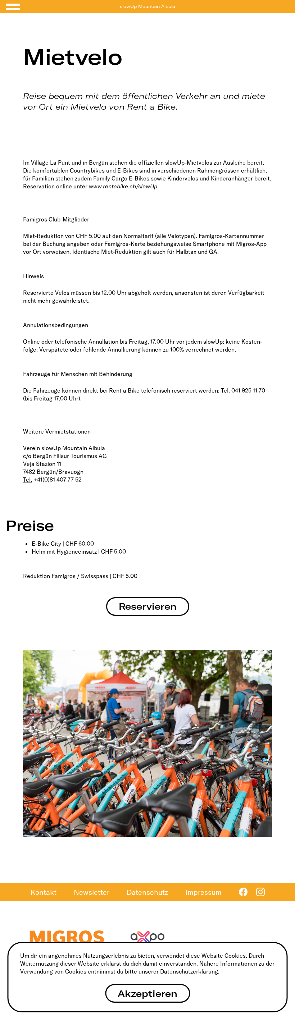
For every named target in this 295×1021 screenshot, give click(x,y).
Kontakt (43, 892)
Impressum (203, 892)
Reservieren (148, 606)
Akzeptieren (147, 993)
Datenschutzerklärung (189, 971)
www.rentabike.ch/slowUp (123, 186)
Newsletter (91, 892)
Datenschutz (147, 892)
